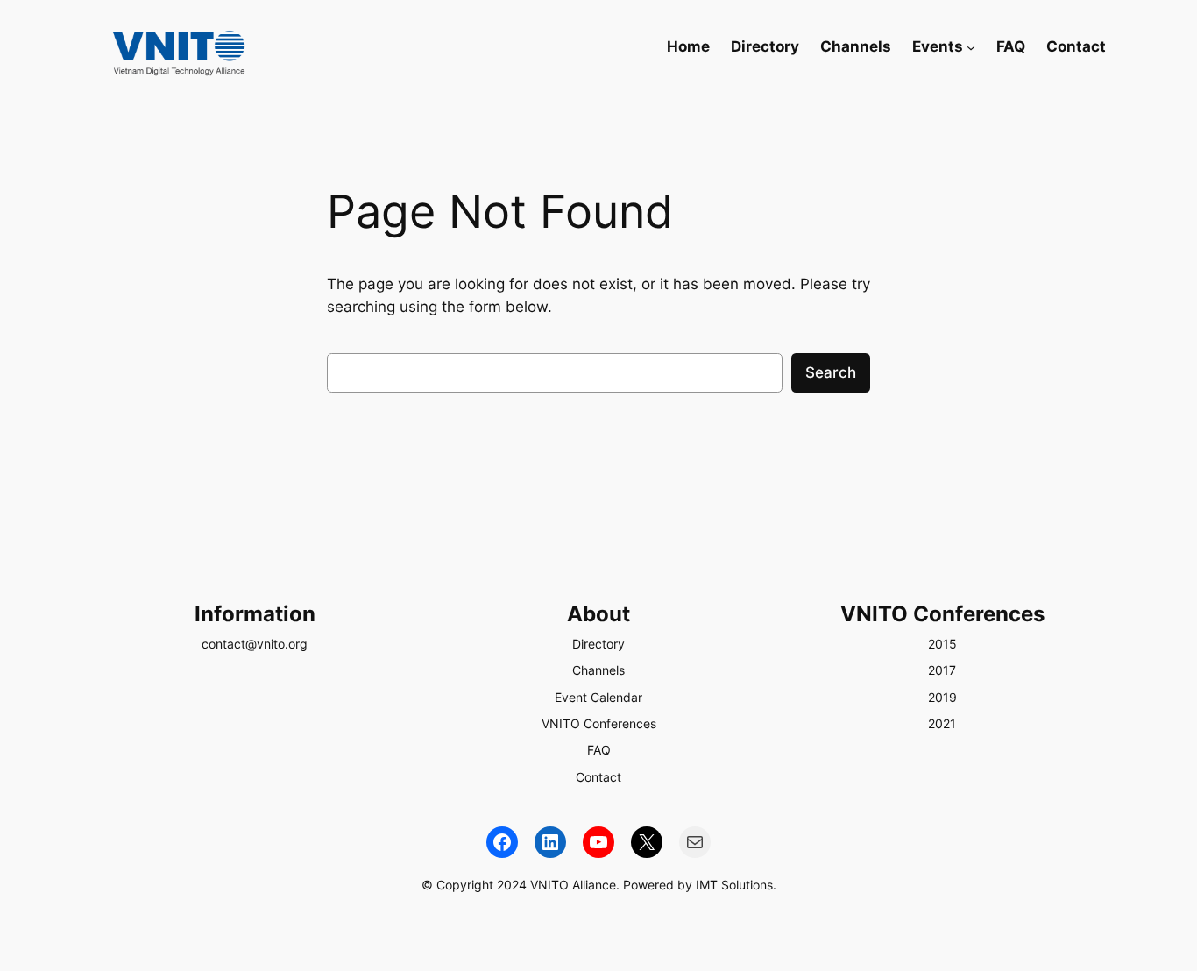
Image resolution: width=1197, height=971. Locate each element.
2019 (942, 697)
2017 (942, 670)
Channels (598, 670)
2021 (942, 723)
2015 (942, 643)
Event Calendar (598, 697)
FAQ (599, 749)
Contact (598, 776)
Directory (598, 643)
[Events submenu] (971, 46)
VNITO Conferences (599, 723)
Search (830, 372)
